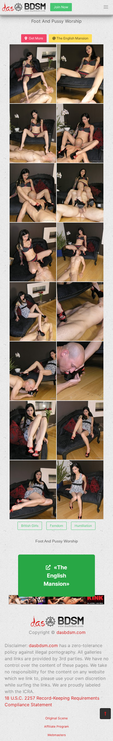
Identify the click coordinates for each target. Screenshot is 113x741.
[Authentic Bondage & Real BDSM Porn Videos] (56, 602)
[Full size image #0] (33, 73)
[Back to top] (105, 713)
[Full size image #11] (80, 370)
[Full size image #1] (80, 73)
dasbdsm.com (71, 632)
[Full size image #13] (80, 430)
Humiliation (83, 526)
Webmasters (56, 735)
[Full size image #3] (80, 133)
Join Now (61, 7)
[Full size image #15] (80, 489)
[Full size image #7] (80, 252)
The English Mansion (72, 38)
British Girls (29, 526)
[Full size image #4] (33, 192)
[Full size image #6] (33, 252)
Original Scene (56, 718)
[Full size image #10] (33, 370)
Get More (36, 38)
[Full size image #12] (33, 430)
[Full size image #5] (80, 192)
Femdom (56, 526)
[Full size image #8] (33, 311)
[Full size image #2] (33, 133)
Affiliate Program (56, 726)
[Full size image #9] (80, 311)
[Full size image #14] (33, 489)
